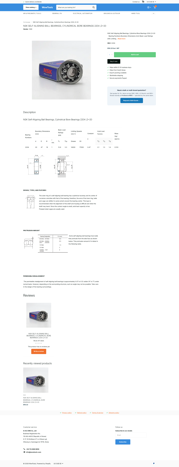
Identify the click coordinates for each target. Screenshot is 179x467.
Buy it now (113, 61)
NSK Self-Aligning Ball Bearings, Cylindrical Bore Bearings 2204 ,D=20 (34, 400)
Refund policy (81, 413)
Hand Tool (135, 13)
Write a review (39, 351)
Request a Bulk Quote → (131, 100)
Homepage (26, 22)
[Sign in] (149, 7)
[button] (112, 53)
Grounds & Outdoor (112, 13)
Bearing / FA (57, 13)
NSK (30, 29)
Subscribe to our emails (123, 431)
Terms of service (97, 413)
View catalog (30, 7)
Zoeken (93, 7)
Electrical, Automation (82, 13)
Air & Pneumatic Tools (32, 13)
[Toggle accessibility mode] (143, 1)
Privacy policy (67, 413)
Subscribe (123, 442)
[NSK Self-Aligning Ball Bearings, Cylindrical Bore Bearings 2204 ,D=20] (35, 380)
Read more (121, 39)
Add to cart (135, 54)
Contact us (136, 2)
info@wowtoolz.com (33, 452)
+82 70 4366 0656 (32, 449)
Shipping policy (114, 413)
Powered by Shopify (44, 463)
